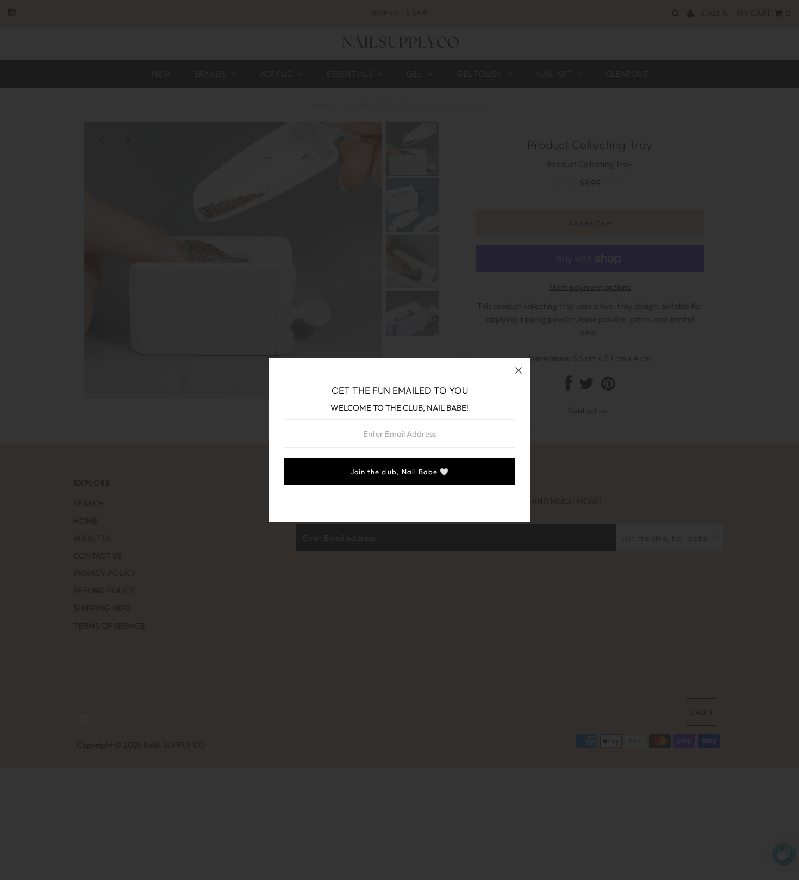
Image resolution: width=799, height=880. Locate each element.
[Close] (518, 370)
